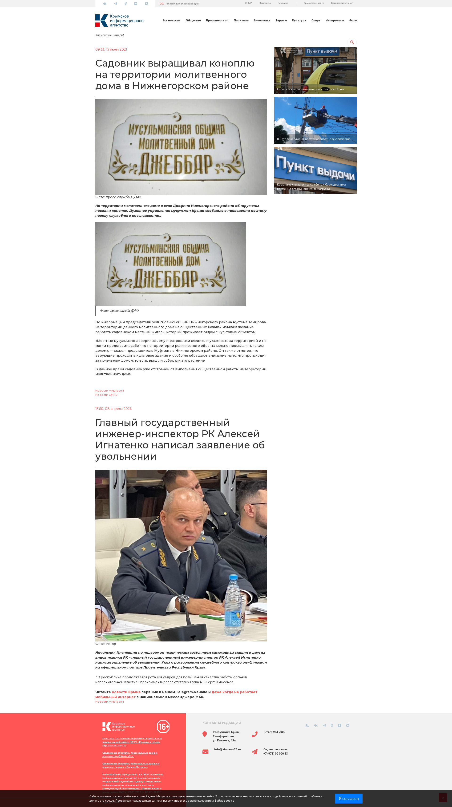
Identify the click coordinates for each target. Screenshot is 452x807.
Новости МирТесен (109, 390)
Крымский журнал (342, 2)
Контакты (265, 2)
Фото (353, 20)
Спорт (315, 20)
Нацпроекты (335, 20)
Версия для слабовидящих (182, 3)
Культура (299, 20)
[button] (352, 42)
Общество (193, 20)
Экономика (262, 20)
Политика (241, 20)
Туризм (281, 20)
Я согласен (349, 798)
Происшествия (217, 20)
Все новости (171, 20)
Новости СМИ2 (106, 394)
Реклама (283, 2)
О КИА (248, 2)
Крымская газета (314, 2)
